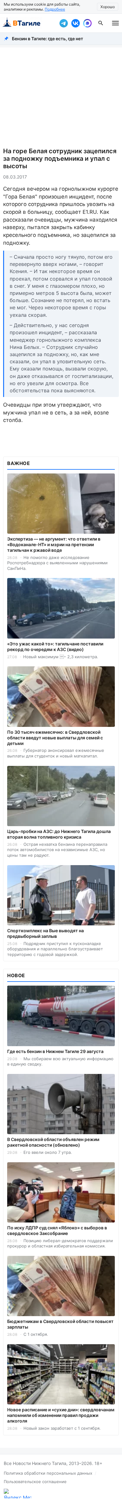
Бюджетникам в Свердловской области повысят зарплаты (60, 1324)
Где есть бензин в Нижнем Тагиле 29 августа (55, 1051)
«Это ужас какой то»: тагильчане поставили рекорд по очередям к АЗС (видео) (55, 646)
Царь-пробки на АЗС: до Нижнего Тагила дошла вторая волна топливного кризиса (59, 834)
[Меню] (115, 23)
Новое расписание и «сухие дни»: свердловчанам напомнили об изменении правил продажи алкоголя (60, 1415)
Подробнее (55, 9)
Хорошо (107, 6)
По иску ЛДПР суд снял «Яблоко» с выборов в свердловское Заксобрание (57, 1230)
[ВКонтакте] (75, 23)
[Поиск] (100, 23)
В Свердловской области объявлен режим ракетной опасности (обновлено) (53, 1142)
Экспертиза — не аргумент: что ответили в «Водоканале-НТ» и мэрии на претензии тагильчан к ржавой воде (53, 544)
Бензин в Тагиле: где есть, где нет (47, 38)
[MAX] (87, 23)
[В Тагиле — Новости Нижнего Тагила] (28, 23)
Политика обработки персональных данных (48, 1473)
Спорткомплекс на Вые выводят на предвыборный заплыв (45, 933)
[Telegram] (63, 23)
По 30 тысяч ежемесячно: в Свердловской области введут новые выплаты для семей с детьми (55, 737)
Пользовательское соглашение (35, 1481)
